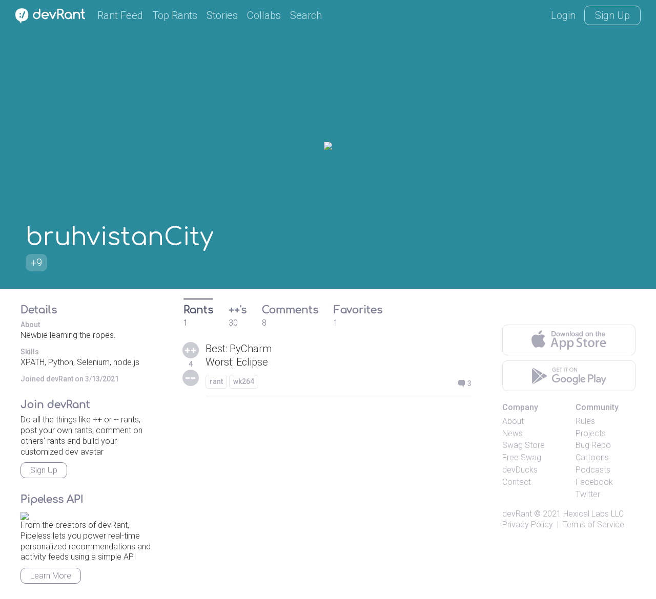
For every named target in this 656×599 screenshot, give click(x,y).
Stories (222, 15)
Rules (585, 421)
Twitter (588, 494)
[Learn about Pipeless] (24, 514)
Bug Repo (593, 445)
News (512, 433)
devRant (517, 514)
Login (563, 15)
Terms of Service (593, 524)
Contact (516, 482)
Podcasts (593, 470)
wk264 (243, 381)
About (513, 421)
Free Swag (521, 457)
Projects (591, 433)
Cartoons (592, 457)
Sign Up (612, 15)
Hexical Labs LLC (593, 514)
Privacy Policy (527, 524)
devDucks (520, 470)
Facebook (594, 482)
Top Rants (174, 15)
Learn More (50, 576)
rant (216, 381)
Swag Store (523, 445)
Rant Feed (120, 15)
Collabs (264, 15)
